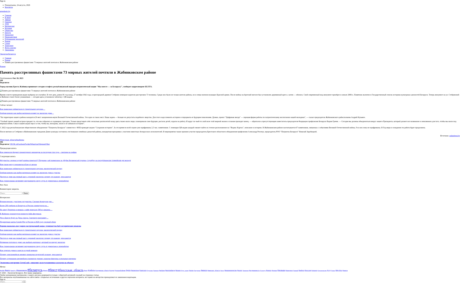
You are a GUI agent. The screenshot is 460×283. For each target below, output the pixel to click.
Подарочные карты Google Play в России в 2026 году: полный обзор (28, 222)
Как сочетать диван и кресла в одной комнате (18, 250)
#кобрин (162, 270)
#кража (178, 270)
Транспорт (9, 46)
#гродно (111, 270)
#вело (85, 270)
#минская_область (213, 270)
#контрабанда (170, 270)
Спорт (7, 43)
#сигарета (314, 270)
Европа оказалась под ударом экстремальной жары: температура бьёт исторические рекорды (40, 226)
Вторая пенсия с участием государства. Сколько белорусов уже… (27, 202)
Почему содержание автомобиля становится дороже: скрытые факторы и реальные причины (38, 259)
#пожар (274, 270)
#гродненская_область (102, 270)
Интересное (9, 26)
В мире (8, 18)
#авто (7, 270)
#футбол (339, 270)
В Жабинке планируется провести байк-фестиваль (20, 214)
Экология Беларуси (8, 54)
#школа (345, 270)
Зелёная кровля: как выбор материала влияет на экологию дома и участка (30, 234)
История (8, 28)
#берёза (45, 270)
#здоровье (150, 270)
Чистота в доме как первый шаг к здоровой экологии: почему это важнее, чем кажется (35, 238)
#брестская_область (8, 140)
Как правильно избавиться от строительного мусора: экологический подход (31, 230)
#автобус (13, 270)
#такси (333, 270)
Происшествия (11, 37)
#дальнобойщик (120, 270)
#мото (222, 270)
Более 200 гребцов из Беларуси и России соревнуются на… (24, 206)
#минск (204, 270)
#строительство (322, 270)
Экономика (9, 50)
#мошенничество (230, 270)
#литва (191, 270)
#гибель (91, 270)
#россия (308, 270)
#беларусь (35, 270)
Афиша (8, 20)
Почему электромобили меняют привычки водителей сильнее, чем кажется (31, 255)
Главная (8, 15)
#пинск (268, 270)
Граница (8, 22)
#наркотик (246, 270)
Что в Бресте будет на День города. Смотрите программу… (24, 218)
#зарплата (143, 270)
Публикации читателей (14, 39)
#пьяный (295, 270)
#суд (329, 270)
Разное (7, 41)
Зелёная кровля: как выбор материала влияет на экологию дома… (27, 113)
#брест (53, 270)
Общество (9, 30)
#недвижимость (254, 270)
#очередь (263, 270)
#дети (128, 270)
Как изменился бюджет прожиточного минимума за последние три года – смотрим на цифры (38, 152)
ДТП (7, 24)
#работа (301, 270)
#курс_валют (185, 270)
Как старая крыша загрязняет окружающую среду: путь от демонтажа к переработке (34, 246)
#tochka (2, 270)
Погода (8, 33)
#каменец (156, 270)
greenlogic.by (5, 11)
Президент (9, 35)
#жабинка (20, 140)
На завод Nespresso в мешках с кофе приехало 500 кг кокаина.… (26, 210)
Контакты (9, 7)
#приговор (289, 270)
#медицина (197, 270)
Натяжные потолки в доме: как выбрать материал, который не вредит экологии (32, 242)
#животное (135, 270)
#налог (239, 270)
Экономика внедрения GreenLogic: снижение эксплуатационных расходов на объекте (37, 263)
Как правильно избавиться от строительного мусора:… (22, 109)
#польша (281, 270)
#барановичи (21, 270)
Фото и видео (10, 48)
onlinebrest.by (454, 136)
